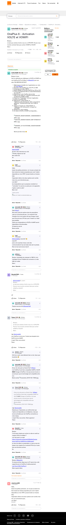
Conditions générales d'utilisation (23, 519)
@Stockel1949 (27, 306)
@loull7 (17, 210)
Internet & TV (21, 3)
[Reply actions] (39, 146)
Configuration (43, 24)
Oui (55, 74)
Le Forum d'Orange (12, 24)
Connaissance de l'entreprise (33, 522)
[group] (30, 49)
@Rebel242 (31, 80)
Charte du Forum (10, 519)
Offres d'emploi (45, 522)
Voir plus (57, 28)
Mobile (14, 3)
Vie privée (53, 522)
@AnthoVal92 (15, 149)
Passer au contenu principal (7, 1)
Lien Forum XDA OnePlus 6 (19, 466)
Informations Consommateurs (13, 523)
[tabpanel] (24, 289)
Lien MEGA (19, 86)
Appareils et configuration (31, 24)
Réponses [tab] (10, 66)
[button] (27, 117)
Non (48, 74)
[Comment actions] (40, 72)
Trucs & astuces (31, 3)
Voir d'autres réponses (16, 475)
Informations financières (19, 522)
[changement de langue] (57, 3)
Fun (39, 3)
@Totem (33, 368)
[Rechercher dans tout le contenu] (56, 16)
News (44, 3)
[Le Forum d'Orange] (9, 3)
